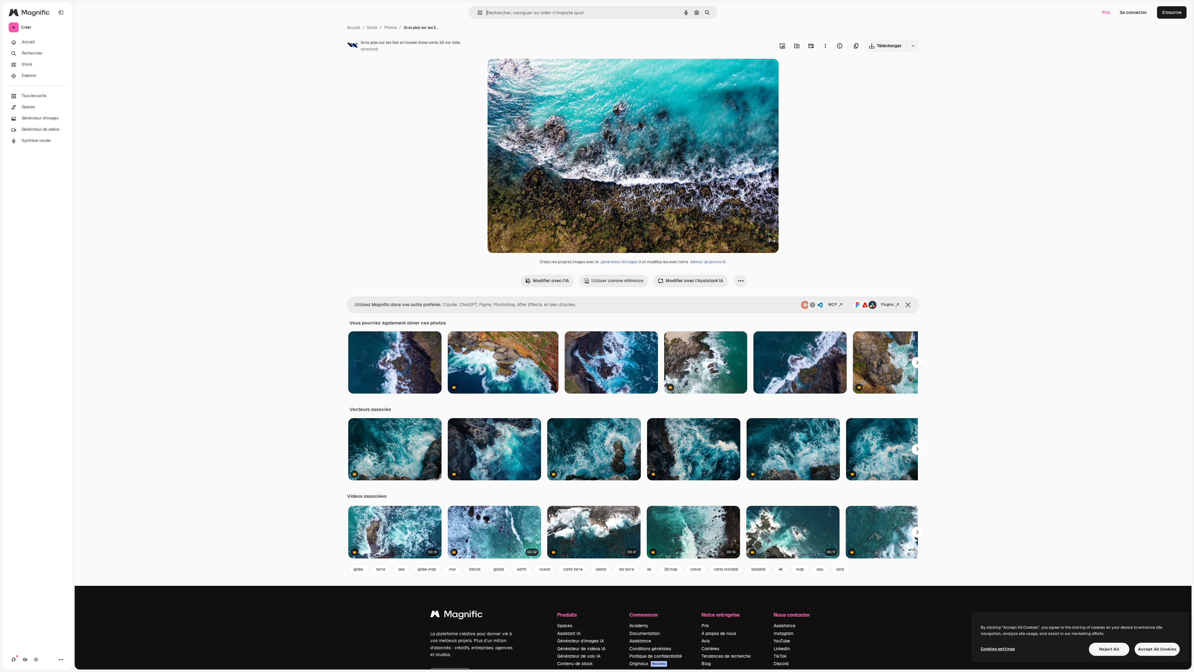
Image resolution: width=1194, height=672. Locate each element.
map (800, 569)
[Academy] (25, 660)
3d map (670, 569)
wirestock (369, 49)
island (601, 569)
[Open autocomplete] (477, 12)
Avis (705, 641)
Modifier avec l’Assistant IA (694, 280)
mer (452, 569)
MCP (832, 304)
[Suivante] (917, 362)
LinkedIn (782, 648)
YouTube (782, 641)
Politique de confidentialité (655, 656)
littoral (474, 569)
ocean (544, 569)
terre (380, 569)
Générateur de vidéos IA (581, 648)
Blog (706, 663)
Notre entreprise (720, 614)
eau (820, 569)
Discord (781, 663)
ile (649, 569)
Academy (638, 625)
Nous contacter (792, 614)
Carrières (710, 648)
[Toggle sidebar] (61, 12)
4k (781, 569)
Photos (390, 27)
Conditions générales (650, 648)
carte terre (573, 569)
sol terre (626, 569)
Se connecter (1133, 12)
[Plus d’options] (825, 46)
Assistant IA (569, 633)
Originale (529, 71)
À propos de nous (718, 633)
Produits (567, 614)
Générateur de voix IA (578, 656)
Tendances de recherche (726, 656)
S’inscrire (1172, 12)
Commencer (643, 614)
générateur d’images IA (621, 261)
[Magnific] (456, 615)
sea (401, 569)
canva (695, 569)
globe (358, 569)
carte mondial (726, 569)
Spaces (564, 625)
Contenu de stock (575, 663)
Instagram (784, 633)
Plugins (887, 304)
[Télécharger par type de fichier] (913, 46)
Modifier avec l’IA (551, 280)
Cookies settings (998, 648)
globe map (427, 569)
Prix (1106, 12)
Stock (372, 27)
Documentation (644, 633)
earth (521, 569)
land (840, 569)
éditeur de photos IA (708, 261)
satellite (758, 569)
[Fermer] (908, 305)
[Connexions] (14, 660)
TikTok (780, 656)
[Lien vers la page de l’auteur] (352, 46)
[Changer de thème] (36, 660)
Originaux (647, 663)
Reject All (1109, 649)
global (498, 569)
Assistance (640, 641)
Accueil (353, 27)
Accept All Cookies (1157, 649)
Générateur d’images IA (580, 641)
